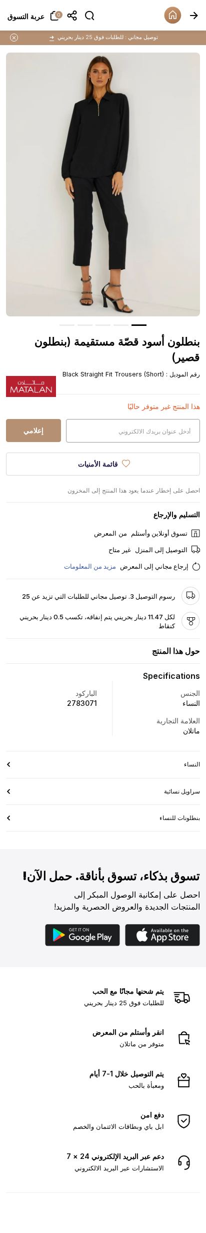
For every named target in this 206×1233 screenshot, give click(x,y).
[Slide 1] (139, 325)
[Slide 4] (85, 325)
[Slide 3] (103, 325)
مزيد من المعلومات (90, 566)
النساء (192, 764)
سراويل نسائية (182, 791)
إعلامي (34, 430)
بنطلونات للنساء (180, 817)
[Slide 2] (121, 325)
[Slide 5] (67, 325)
